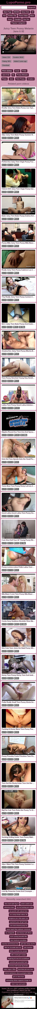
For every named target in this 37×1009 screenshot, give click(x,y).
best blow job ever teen (25, 969)
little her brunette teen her (13, 947)
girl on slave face (18, 976)
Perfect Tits (12, 16)
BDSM (16, 12)
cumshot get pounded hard (18, 962)
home (4, 988)
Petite (24, 71)
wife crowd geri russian (18, 955)
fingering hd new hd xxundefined (18, 958)
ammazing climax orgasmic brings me (18, 980)
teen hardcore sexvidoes (18, 940)
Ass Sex (26, 19)
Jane (11, 79)
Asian (10, 19)
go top (27, 990)
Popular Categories (18, 23)
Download (5, 65)
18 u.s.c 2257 (12, 988)
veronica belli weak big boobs (18, 966)
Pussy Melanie (22, 75)
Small (17, 71)
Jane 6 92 (5, 75)
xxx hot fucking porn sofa (25, 907)
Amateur (31, 79)
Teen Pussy (20, 79)
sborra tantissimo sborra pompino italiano (18, 973)
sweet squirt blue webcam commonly (19, 929)
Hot (4, 16)
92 (13, 75)
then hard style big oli (12, 903)
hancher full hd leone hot (10, 944)
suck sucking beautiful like (18, 936)
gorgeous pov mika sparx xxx (18, 918)
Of (32, 12)
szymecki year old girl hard (18, 922)
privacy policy (24, 988)
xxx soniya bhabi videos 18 (18, 914)
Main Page (8, 12)
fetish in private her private (18, 951)
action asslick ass (26, 903)
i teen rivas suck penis (18, 984)
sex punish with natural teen (18, 911)
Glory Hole (25, 12)
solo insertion (28, 947)
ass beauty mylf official (24, 933)
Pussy (4, 79)
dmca (22, 990)
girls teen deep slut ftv (28, 944)
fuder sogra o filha (10, 969)
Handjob (17, 19)
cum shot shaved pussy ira (18, 925)
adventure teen (9, 907)
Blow (32, 16)
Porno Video (23, 16)
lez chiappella (10, 933)
